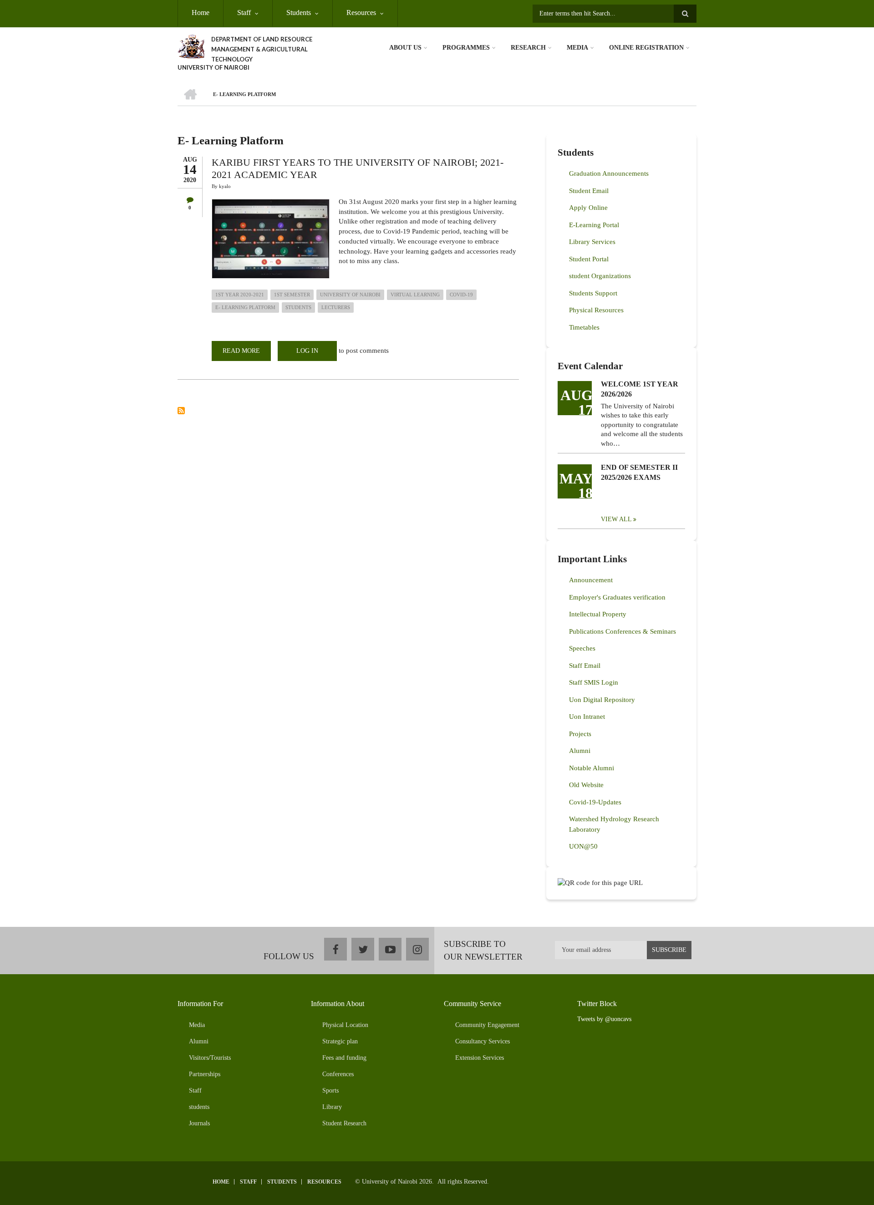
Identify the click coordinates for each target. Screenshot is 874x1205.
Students (298, 12)
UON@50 (583, 846)
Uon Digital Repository (602, 699)
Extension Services (479, 1057)
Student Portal (589, 259)
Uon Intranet (587, 716)
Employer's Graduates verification (617, 597)
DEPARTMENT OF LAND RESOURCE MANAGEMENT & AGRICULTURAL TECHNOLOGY (261, 49)
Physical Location (345, 1025)
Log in (307, 350)
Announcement (591, 580)
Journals (199, 1123)
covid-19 (461, 294)
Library (332, 1106)
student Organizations (600, 276)
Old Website (586, 784)
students (298, 307)
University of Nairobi (350, 294)
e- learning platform (245, 307)
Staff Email (584, 665)
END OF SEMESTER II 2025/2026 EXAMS (639, 472)
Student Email (589, 190)
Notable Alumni (591, 768)
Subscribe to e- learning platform (181, 410)
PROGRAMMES (466, 47)
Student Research (344, 1123)
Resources (361, 12)
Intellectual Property (597, 614)
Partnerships (204, 1074)
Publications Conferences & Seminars (622, 631)
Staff (244, 12)
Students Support (593, 293)
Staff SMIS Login (593, 682)
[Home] (191, 45)
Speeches (582, 648)
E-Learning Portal (594, 225)
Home (200, 12)
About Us (405, 47)
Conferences (338, 1074)
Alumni (579, 750)
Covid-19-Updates (595, 802)
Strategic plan (340, 1041)
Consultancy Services (482, 1041)
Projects (580, 733)
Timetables (584, 327)
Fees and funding (344, 1057)
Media (577, 47)
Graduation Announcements (609, 173)
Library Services (592, 241)
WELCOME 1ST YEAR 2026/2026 (639, 389)
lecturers (335, 307)
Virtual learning (415, 294)
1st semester (292, 294)
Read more (247, 354)
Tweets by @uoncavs (604, 1019)
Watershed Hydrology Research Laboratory (614, 824)
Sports (330, 1090)
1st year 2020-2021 (239, 294)
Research (528, 47)
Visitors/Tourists (210, 1057)
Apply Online (588, 207)
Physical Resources (596, 310)
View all (616, 519)
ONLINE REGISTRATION (646, 47)
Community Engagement (487, 1025)
